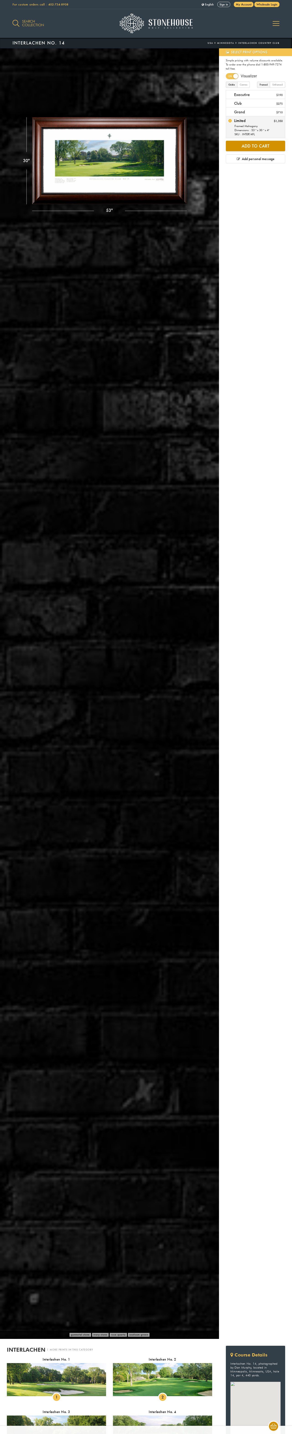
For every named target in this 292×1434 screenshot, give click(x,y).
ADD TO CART (255, 146)
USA (210, 43)
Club (258, 103)
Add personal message (257, 159)
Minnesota (225, 43)
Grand (258, 111)
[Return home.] (146, 23)
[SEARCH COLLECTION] (16, 20)
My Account (243, 4)
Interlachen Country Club (258, 43)
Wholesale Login (266, 4)
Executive (258, 94)
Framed (264, 84)
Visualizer (249, 75)
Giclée (231, 84)
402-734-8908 (58, 4)
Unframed (277, 84)
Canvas (243, 84)
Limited (258, 127)
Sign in (223, 4)
